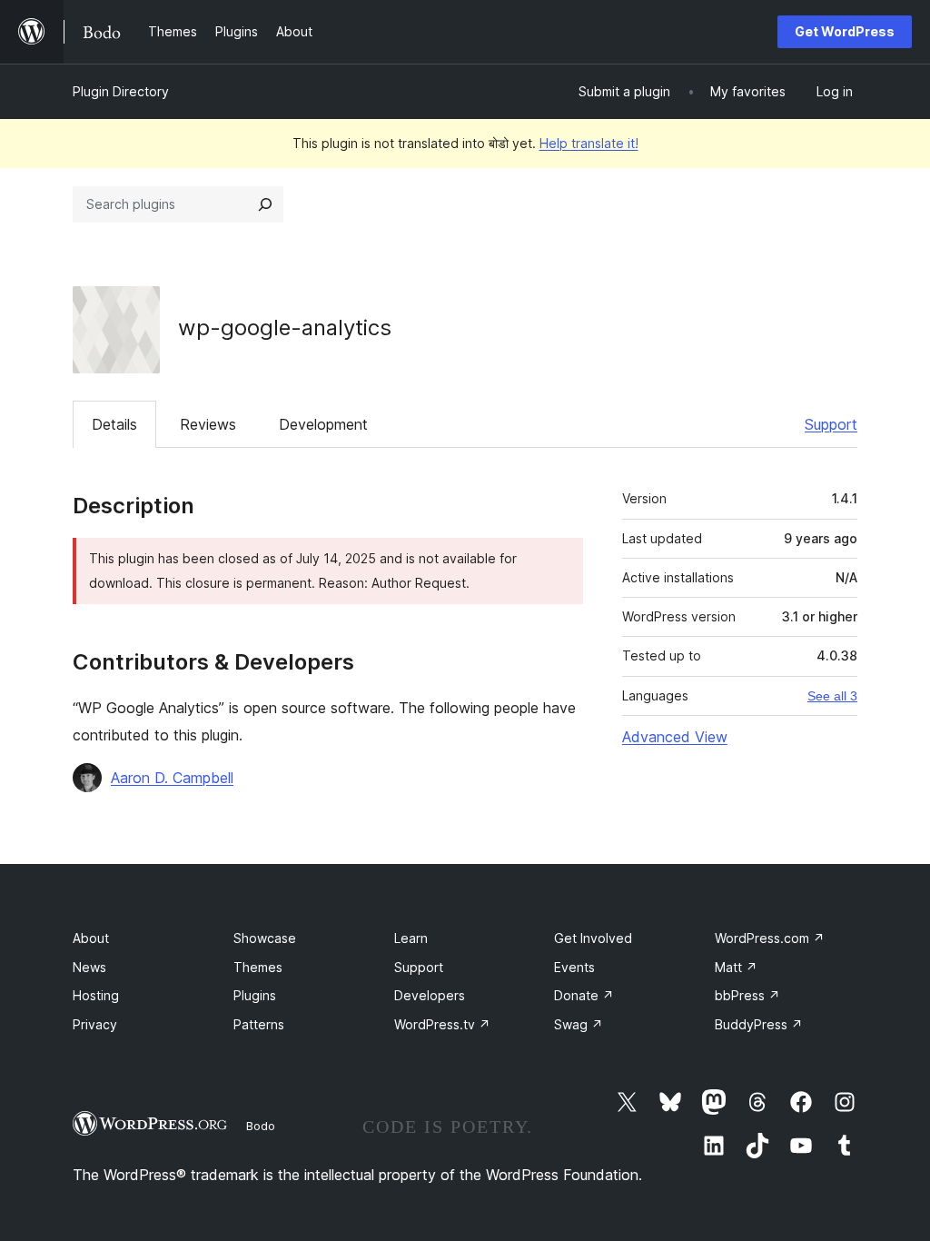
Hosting (96, 995)
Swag (578, 1024)
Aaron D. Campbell (172, 778)
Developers (429, 995)
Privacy (95, 1024)
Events (574, 967)
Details (114, 424)
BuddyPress (759, 1024)
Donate (584, 995)
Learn (411, 938)
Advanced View (674, 737)
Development (323, 424)
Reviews (208, 424)
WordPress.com (770, 938)
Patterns (258, 1024)
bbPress (747, 995)
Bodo (260, 1125)
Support (831, 424)
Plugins (254, 995)
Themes (257, 967)
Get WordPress (845, 31)
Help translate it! (588, 143)
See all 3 (832, 696)
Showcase (264, 938)
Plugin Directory (121, 91)
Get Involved (593, 938)
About (91, 938)
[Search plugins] (265, 204)
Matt (736, 967)
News (89, 967)
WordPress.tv (442, 1024)
